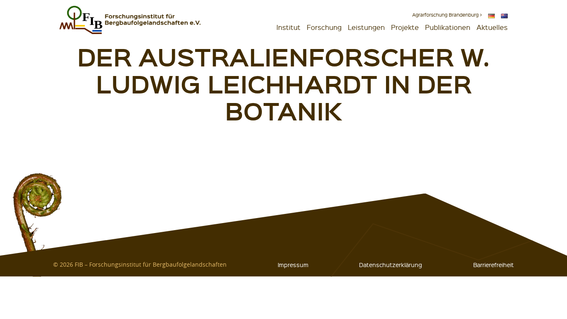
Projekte (405, 27)
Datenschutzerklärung (390, 264)
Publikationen (447, 27)
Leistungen (366, 27)
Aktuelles (492, 27)
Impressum (293, 264)
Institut (288, 27)
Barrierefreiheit (493, 264)
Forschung (324, 27)
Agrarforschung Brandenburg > (447, 15)
